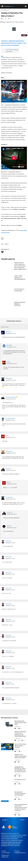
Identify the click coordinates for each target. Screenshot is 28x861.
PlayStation (9, 6)
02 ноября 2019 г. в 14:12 (10, 420)
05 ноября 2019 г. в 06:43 (10, 470)
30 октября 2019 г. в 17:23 (10, 333)
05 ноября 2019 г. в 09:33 (10, 498)
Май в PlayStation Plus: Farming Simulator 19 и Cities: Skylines (21, 722)
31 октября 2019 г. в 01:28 (10, 398)
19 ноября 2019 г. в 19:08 (10, 621)
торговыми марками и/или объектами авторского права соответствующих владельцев (11, 843)
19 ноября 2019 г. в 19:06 (10, 542)
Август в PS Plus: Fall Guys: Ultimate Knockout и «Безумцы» (20, 745)
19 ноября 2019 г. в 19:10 (10, 652)
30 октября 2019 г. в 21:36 (11, 363)
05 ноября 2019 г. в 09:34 (11, 514)
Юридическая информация (5, 856)
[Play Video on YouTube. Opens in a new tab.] (24, 35)
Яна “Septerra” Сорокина (12, 49)
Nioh (2, 244)
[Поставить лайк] (19, 728)
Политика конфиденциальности (20, 851)
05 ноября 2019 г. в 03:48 (10, 453)
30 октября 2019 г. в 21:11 (11, 346)
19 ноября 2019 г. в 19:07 (10, 558)
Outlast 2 (6, 244)
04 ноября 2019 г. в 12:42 (10, 437)
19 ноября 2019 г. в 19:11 (10, 683)
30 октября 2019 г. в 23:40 (10, 380)
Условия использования (5, 851)
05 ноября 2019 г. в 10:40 (11, 483)
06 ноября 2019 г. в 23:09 (11, 527)
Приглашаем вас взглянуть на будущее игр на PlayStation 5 (20, 793)
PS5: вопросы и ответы (20, 779)
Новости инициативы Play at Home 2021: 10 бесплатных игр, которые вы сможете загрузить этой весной (21, 807)
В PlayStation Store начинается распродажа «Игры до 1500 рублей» (21, 756)
